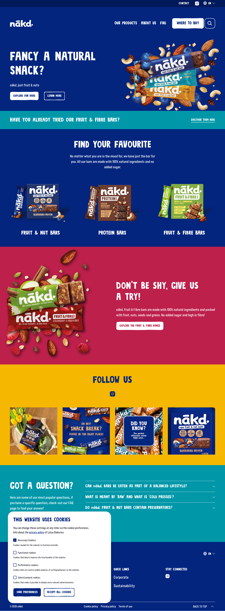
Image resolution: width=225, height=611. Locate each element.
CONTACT (184, 3)
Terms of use (125, 606)
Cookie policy (91, 606)
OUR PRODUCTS (125, 23)
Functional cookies (27, 552)
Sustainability (124, 585)
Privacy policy (108, 606)
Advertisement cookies (29, 577)
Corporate (121, 577)
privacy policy (36, 532)
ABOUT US (148, 23)
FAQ (163, 23)
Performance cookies (28, 564)
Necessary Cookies (27, 540)
